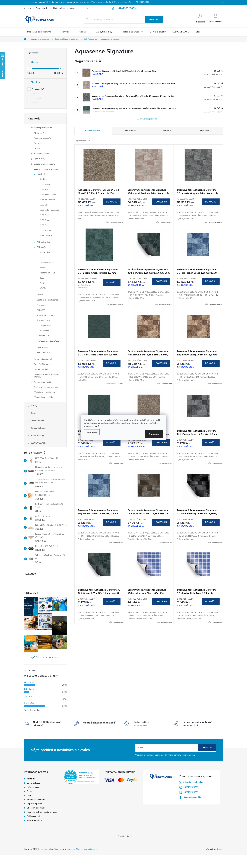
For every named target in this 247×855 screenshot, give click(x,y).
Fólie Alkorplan (43, 242)
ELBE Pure (44, 189)
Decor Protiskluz (46, 262)
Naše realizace (59, 8)
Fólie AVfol (41, 247)
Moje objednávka (34, 820)
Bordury (43, 179)
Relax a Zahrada (38, 428)
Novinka (36, 98)
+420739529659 (190, 787)
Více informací (91, 426)
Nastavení (92, 432)
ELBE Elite (43, 204)
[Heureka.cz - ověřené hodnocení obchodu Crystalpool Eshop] (81, 777)
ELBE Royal (44, 184)
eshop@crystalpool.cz (193, 782)
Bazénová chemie (41, 153)
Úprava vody (39, 158)
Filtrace (37, 148)
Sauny (33, 413)
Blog (29, 795)
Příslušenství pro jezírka (44, 392)
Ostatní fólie (42, 347)
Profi (41, 283)
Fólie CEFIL (42, 310)
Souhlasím (154, 434)
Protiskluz (41, 305)
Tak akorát (29, 689)
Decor (42, 257)
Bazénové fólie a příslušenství (47, 169)
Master (42, 267)
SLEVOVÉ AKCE (38, 443)
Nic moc (28, 696)
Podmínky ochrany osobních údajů (42, 812)
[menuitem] (41, 31)
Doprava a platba (34, 803)
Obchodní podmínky (36, 807)
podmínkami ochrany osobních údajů (178, 755)
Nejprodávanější (93, 131)
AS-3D (42, 288)
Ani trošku (29, 703)
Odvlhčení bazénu (42, 364)
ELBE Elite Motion (47, 199)
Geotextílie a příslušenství (48, 299)
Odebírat (207, 747)
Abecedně (204, 131)
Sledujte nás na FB (192, 797)
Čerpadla (37, 143)
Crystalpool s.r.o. (125, 836)
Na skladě (38, 89)
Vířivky (34, 405)
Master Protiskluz (47, 272)
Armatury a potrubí (42, 382)
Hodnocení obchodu (36, 799)
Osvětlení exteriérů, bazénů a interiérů (46, 375)
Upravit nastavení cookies (86, 849)
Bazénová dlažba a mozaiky (46, 387)
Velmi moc (29, 682)
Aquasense (44, 330)
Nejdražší (167, 131)
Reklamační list (33, 816)
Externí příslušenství (43, 359)
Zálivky (40, 294)
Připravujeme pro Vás (43, 397)
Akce (35, 93)
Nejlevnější (130, 131)
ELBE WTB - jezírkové (49, 210)
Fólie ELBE (41, 174)
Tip (34, 102)
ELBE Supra (44, 220)
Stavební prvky (43, 320)
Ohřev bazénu (40, 133)
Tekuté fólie (44, 252)
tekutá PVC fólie (44, 352)
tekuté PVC (44, 335)
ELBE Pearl (44, 215)
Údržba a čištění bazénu (44, 164)
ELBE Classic (45, 225)
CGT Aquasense (44, 325)
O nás (72, 8)
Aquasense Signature (49, 341)
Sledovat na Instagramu (47, 657)
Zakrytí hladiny (37, 420)
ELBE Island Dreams (48, 194)
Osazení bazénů (41, 369)
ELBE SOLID (45, 230)
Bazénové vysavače (42, 138)
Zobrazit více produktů (147, 119)
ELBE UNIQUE (45, 235)
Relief (41, 278)
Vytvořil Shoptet (216, 849)
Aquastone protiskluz (46, 315)
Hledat (153, 19)
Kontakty (27, 8)
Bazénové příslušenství (41, 127)
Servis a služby (42, 8)
